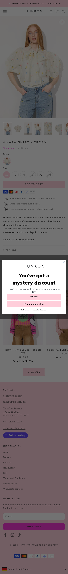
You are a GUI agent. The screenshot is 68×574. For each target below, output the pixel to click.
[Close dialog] (64, 262)
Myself (34, 296)
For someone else (34, 304)
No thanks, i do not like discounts (34, 310)
